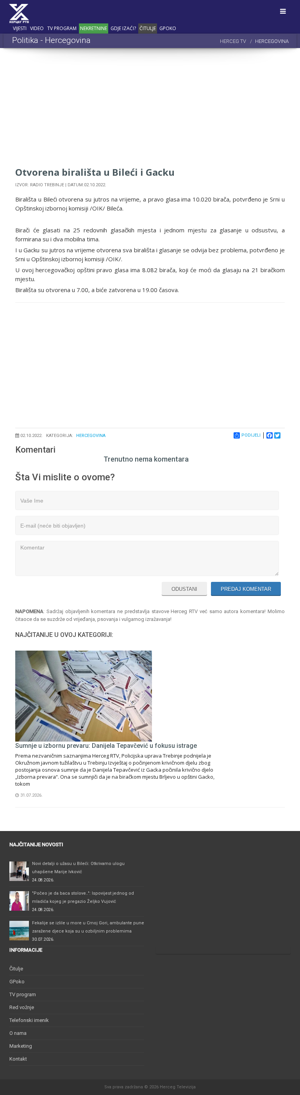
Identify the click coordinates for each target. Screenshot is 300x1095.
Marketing (20, 1046)
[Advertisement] (150, 110)
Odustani (184, 589)
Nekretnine (93, 28)
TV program (62, 28)
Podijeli (251, 435)
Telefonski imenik (29, 1020)
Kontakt (18, 1059)
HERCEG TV (233, 41)
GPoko (167, 28)
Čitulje (147, 28)
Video (37, 28)
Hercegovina (90, 435)
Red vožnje (21, 1007)
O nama (18, 1033)
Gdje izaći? (123, 28)
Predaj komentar (246, 589)
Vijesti (20, 28)
